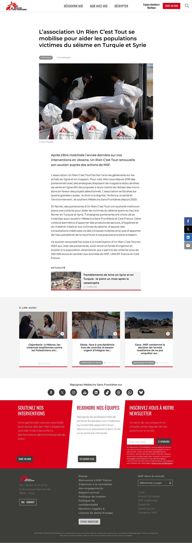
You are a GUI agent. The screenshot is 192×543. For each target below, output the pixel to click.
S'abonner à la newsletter (95, 484)
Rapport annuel (89, 492)
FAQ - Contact (27, 502)
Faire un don (25, 459)
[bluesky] (141, 392)
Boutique (151, 7)
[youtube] (84, 392)
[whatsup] (129, 392)
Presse (83, 476)
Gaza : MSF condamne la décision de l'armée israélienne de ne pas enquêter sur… (150, 349)
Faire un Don (171, 6)
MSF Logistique (147, 500)
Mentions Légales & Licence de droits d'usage (96, 510)
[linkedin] (96, 392)
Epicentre (144, 504)
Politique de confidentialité (88, 502)
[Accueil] (16, 5)
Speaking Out (146, 508)
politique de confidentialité (161, 463)
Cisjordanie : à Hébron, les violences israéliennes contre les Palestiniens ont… (44, 347)
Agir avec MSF (99, 6)
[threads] (118, 392)
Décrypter (121, 6)
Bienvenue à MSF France (95, 480)
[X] (62, 392)
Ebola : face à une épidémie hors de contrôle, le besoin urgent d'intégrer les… (97, 347)
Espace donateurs (151, 4)
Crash (141, 492)
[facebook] (51, 392)
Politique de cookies (92, 496)
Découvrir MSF (73, 6)
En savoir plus (87, 459)
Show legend (62, 334)
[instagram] (73, 392)
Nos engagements (91, 488)
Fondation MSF (147, 512)
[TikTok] (107, 392)
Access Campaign (149, 496)
